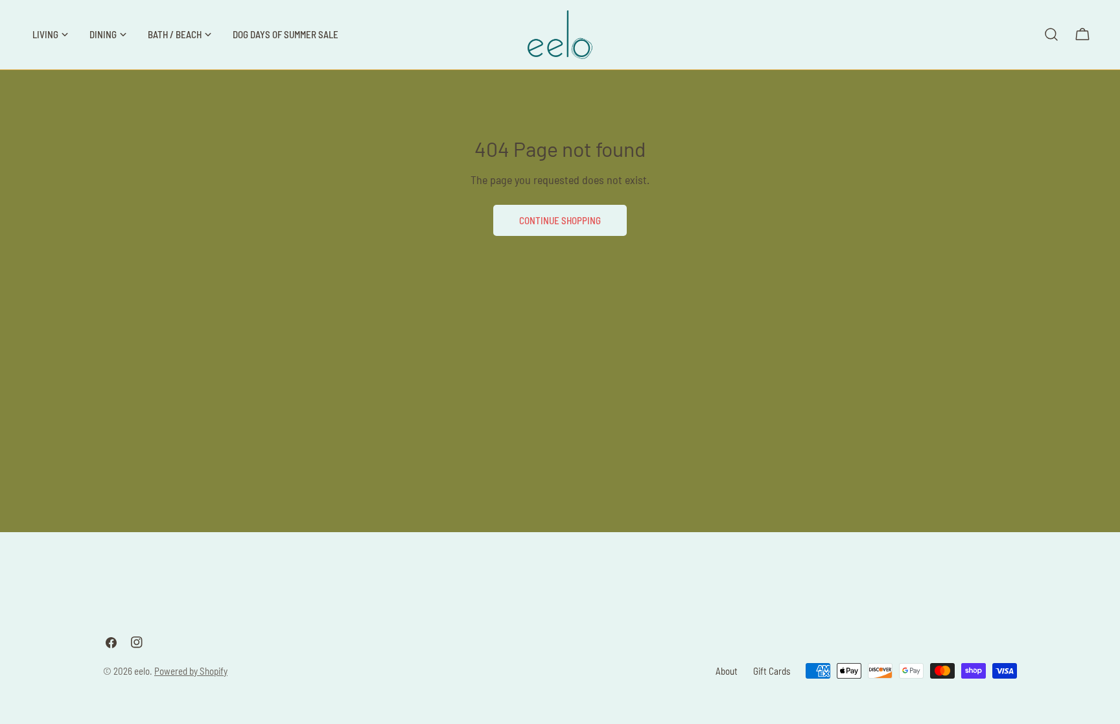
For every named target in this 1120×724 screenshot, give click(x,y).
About (727, 671)
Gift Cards (771, 671)
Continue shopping (560, 220)
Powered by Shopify (191, 671)
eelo (142, 671)
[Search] (1051, 34)
